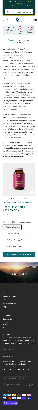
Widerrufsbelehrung (9, 298)
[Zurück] (3, 198)
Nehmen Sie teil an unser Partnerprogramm (9, 323)
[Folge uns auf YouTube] (19, 369)
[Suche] (7, 20)
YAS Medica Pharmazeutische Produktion (18, 202)
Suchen (6, 293)
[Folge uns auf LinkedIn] (28, 369)
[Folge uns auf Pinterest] (14, 369)
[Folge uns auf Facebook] (5, 369)
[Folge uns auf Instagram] (9, 369)
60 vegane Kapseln (12, 227)
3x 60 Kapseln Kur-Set (13, 246)
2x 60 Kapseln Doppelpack (15, 240)
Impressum (7, 315)
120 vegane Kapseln (12, 233)
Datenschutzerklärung (10, 305)
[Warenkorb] (34, 20)
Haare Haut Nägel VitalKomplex (14, 208)
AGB (4, 311)
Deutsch (23, 378)
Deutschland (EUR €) (10, 378)
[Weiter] (34, 198)
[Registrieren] (32, 349)
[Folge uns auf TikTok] (24, 369)
